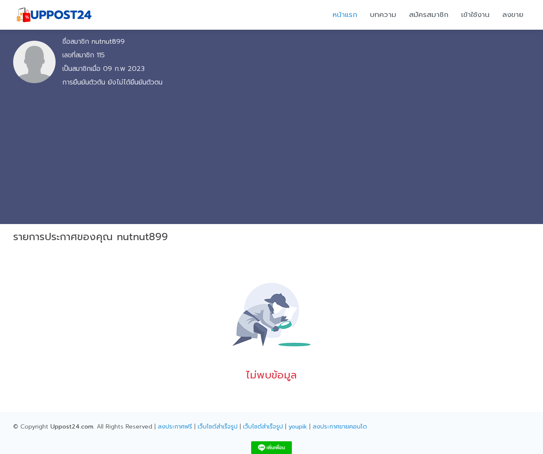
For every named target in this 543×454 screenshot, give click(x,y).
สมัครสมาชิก (428, 14)
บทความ (383, 14)
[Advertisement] (271, 153)
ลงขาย (512, 14)
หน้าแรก (345, 14)
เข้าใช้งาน (475, 14)
